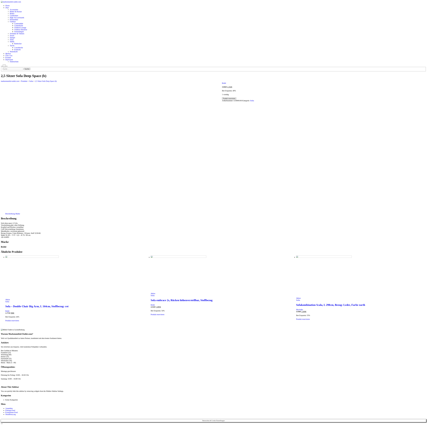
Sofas (252, 101)
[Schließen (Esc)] (424, 2)
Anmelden (9, 408)
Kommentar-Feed (11, 412)
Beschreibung (10, 214)
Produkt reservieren (229, 98)
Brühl (224, 83)
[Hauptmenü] (7, 66)
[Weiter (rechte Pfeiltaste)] (423, 212)
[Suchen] (2, 66)
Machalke (299, 310)
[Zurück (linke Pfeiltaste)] (4, 212)
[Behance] (3, 383)
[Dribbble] (7, 383)
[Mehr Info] (4, 65)
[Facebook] (4, 383)
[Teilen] (419, 2)
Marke (17, 214)
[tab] (10, 214)
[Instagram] (5, 383)
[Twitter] (8, 383)
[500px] (1, 383)
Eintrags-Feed (10, 410)
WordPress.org (10, 414)
